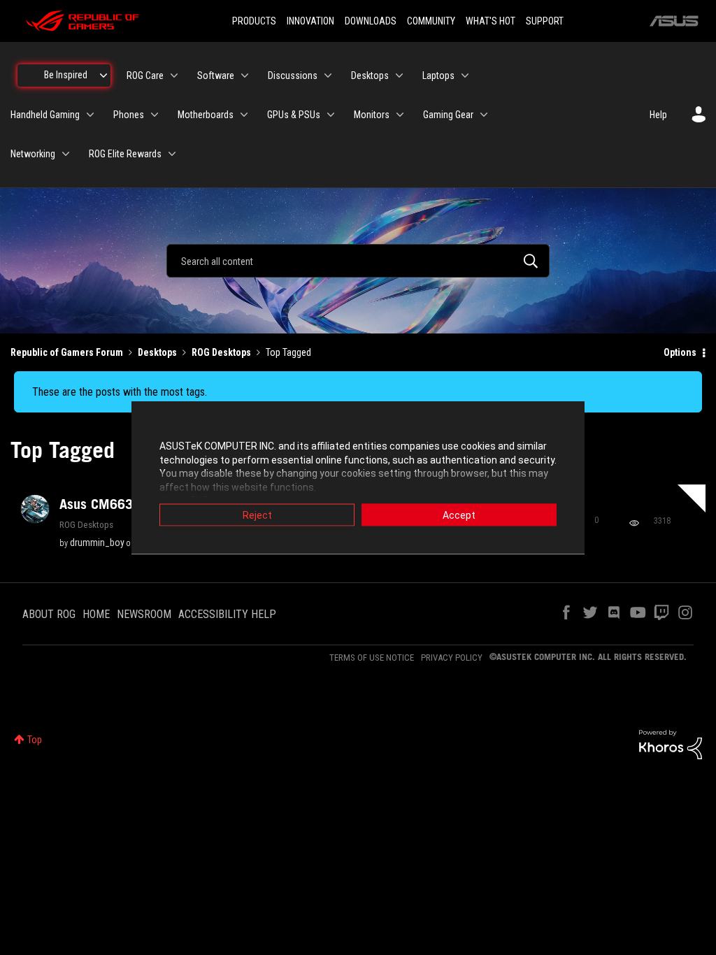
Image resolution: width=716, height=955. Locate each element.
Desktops (157, 352)
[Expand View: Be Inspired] (103, 75)
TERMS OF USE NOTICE (371, 657)
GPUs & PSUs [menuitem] (293, 114)
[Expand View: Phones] (155, 114)
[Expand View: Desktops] (399, 75)
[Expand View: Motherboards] (244, 114)
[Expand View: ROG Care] (174, 75)
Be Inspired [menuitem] (65, 74)
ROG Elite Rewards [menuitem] (125, 153)
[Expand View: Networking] (66, 154)
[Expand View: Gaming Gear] (484, 114)
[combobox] (358, 261)
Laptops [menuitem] (438, 75)
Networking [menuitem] (32, 153)
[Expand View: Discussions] (328, 75)
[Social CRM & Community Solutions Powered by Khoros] (670, 743)
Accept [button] (459, 515)
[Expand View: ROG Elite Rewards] (172, 154)
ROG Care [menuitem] (145, 75)
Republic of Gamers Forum (66, 352)
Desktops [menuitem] (370, 75)
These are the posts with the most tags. (119, 391)
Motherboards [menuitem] (206, 114)
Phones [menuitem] (128, 114)
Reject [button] (257, 515)
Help (658, 114)
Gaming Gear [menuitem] (448, 114)
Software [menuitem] (215, 75)
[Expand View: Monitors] (400, 114)
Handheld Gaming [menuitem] (45, 114)
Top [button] (34, 739)
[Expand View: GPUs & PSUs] (331, 114)
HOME (96, 614)
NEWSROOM (144, 614)
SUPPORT (545, 21)
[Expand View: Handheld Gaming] (90, 114)
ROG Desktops (221, 352)
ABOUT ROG (49, 614)
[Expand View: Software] (245, 75)
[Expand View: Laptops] (465, 75)
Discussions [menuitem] (292, 75)
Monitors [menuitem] (371, 114)
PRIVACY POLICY (451, 657)
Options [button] (680, 352)
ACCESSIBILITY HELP (227, 614)
